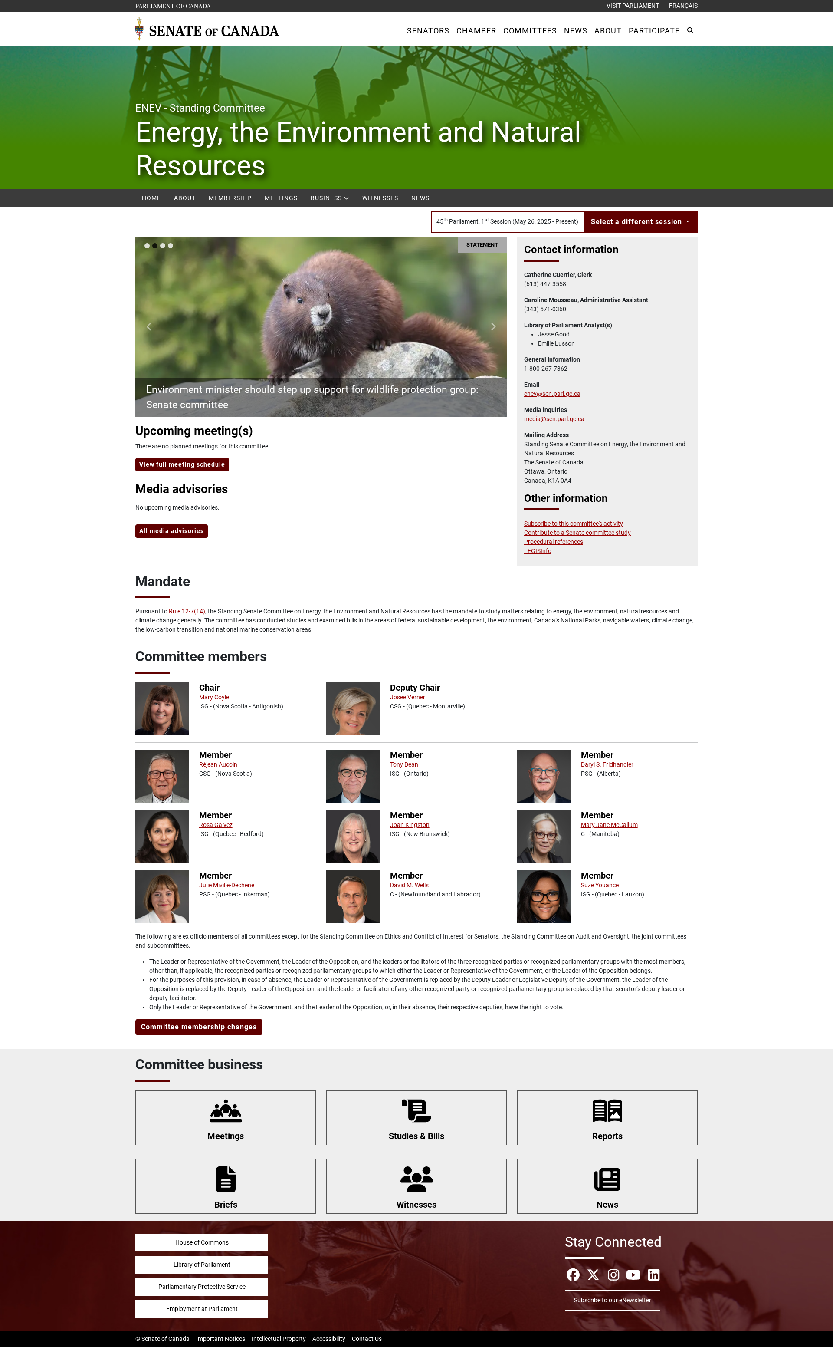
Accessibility (328, 1338)
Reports (607, 1136)
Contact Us (367, 1338)
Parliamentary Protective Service (202, 1286)
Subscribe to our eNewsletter (612, 1300)
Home (151, 197)
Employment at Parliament (202, 1308)
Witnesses (380, 197)
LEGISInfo (537, 550)
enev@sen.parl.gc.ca (552, 393)
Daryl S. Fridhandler (607, 764)
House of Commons (202, 1242)
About (185, 197)
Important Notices (220, 1338)
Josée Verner (407, 697)
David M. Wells (409, 885)
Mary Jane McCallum (609, 824)
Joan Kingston (410, 824)
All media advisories (171, 530)
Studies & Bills (416, 1136)
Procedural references (553, 541)
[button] (428, 31)
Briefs (225, 1204)
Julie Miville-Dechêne (226, 885)
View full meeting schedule (182, 464)
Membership (230, 197)
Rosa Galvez (216, 824)
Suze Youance (600, 885)
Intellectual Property (279, 1338)
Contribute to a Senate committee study (577, 532)
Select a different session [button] (637, 221)
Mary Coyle (214, 697)
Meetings (281, 197)
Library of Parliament (202, 1264)
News (420, 197)
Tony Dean (404, 764)
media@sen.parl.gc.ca (554, 418)
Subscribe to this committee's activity (573, 523)
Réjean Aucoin (218, 764)
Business (327, 197)
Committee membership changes (199, 1027)
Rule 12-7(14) (187, 611)
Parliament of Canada (173, 5)
